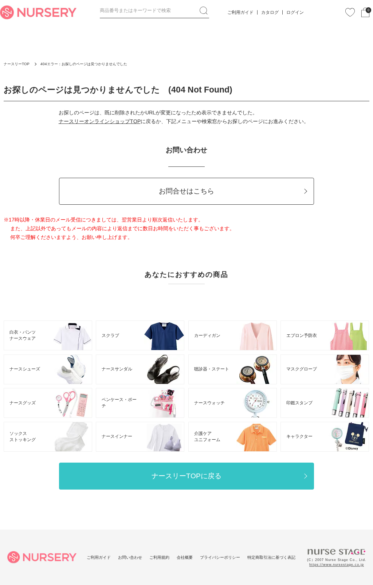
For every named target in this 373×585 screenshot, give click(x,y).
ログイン (295, 12)
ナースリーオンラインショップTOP (100, 121)
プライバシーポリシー (220, 557)
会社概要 (185, 557)
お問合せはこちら (186, 191)
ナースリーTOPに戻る (186, 476)
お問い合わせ (130, 557)
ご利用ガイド (240, 12)
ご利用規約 (159, 557)
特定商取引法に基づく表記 (271, 557)
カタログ (270, 12)
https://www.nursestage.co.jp (336, 564)
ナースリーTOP (17, 64)
